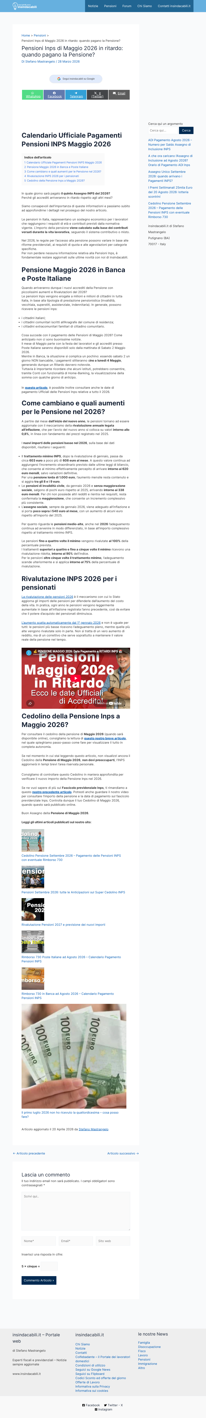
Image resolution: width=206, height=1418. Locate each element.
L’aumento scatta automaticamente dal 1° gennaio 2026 (61, 622)
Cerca (186, 130)
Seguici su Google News (92, 1369)
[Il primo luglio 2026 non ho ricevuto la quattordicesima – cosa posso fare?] (74, 1056)
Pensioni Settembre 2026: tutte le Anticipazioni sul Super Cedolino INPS (73, 892)
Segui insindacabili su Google (79, 78)
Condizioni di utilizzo (90, 1365)
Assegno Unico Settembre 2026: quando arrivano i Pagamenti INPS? (167, 176)
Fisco (142, 1351)
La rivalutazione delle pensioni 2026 (47, 597)
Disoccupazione (149, 1347)
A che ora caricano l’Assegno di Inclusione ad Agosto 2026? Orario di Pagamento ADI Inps (170, 160)
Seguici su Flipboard (89, 1374)
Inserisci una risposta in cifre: (42, 1254)
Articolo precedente (29, 1153)
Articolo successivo (123, 1153)
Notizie (93, 6)
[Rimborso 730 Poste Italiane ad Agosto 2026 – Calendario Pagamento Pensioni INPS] (33, 942)
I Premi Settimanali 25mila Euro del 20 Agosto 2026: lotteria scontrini (170, 192)
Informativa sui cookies (91, 1391)
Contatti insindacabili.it (174, 6)
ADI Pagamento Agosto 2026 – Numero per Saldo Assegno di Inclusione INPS (170, 144)
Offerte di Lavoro (87, 1382)
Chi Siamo (144, 6)
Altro (141, 1368)
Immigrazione (147, 1364)
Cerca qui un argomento (165, 124)
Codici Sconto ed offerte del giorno (100, 1378)
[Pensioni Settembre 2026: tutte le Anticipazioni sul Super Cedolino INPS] (33, 877)
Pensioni (110, 6)
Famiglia (144, 1342)
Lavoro (143, 1355)
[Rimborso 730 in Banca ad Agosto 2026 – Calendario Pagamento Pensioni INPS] (33, 978)
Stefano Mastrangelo (93, 1129)
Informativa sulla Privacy (92, 1386)
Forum (126, 6)
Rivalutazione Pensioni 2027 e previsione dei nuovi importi (63, 924)
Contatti (81, 1353)
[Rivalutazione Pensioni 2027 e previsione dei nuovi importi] (33, 909)
